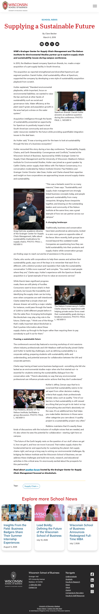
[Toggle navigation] (96, 6)
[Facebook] (41, 44)
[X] (52, 44)
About (68, 587)
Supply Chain (30, 486)
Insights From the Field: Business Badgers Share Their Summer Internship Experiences (15, 534)
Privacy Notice (41, 609)
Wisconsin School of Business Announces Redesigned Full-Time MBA (81, 532)
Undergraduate (71, 576)
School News (49, 19)
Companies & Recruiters (75, 593)
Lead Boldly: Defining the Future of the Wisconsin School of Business (49, 530)
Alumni (68, 590)
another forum (32, 469)
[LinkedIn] (47, 44)
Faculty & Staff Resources (75, 595)
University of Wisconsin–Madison (49, 606)
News (68, 584)
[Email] (57, 44)
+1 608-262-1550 (35, 584)
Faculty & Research (73, 582)
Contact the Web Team (54, 609)
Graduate (69, 579)
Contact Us (33, 587)
